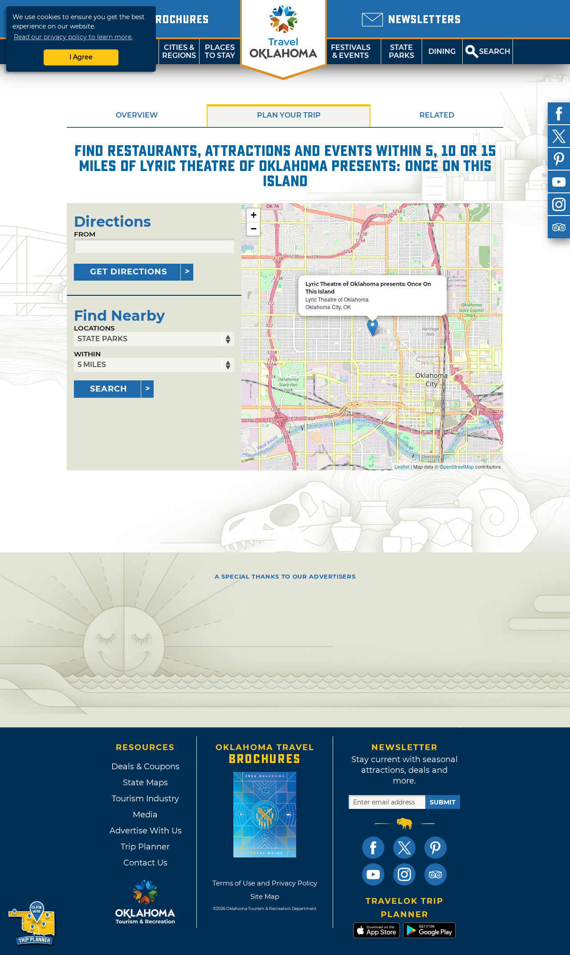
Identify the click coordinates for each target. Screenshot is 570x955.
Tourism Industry (145, 799)
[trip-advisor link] (435, 874)
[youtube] (559, 182)
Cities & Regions (179, 51)
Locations (94, 328)
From (84, 234)
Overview (137, 115)
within (87, 354)
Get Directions (128, 272)
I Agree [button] (81, 57)
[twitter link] (404, 848)
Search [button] (494, 51)
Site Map (264, 896)
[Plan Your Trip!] (32, 923)
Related (436, 115)
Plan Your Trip (289, 115)
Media (145, 815)
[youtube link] (373, 874)
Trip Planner (145, 847)
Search (108, 389)
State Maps (145, 783)
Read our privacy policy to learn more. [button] (73, 37)
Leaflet (402, 466)
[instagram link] (404, 874)
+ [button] (253, 214)
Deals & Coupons (145, 766)
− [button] (253, 228)
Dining (442, 51)
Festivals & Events (350, 51)
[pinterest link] (435, 848)
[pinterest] (559, 159)
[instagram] (559, 204)
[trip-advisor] (559, 227)
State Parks (401, 51)
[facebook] (559, 113)
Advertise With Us (145, 831)
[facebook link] (373, 848)
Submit (443, 802)
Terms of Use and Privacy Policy (264, 883)
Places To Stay (220, 51)
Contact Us (145, 863)
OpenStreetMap (457, 466)
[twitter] (559, 136)
